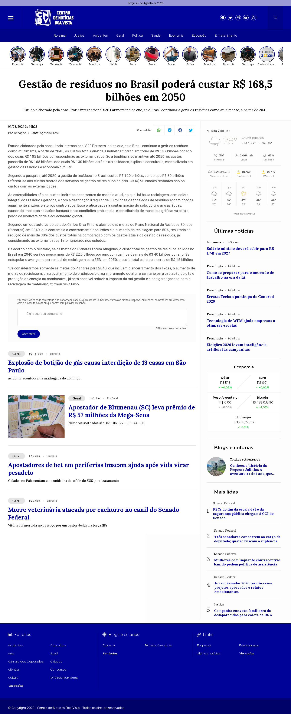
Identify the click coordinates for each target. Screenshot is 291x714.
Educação (199, 35)
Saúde (156, 35)
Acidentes (100, 35)
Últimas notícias (234, 231)
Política (137, 35)
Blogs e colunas (233, 448)
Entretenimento (226, 35)
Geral (120, 35)
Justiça (79, 35)
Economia (176, 35)
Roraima (60, 35)
